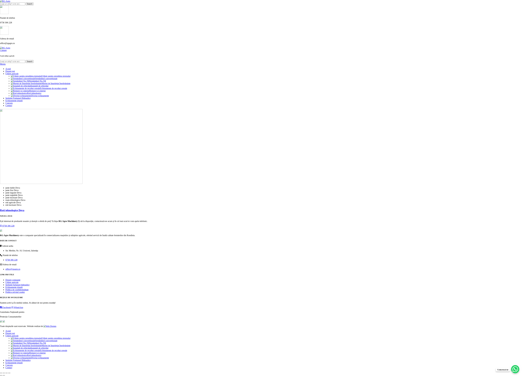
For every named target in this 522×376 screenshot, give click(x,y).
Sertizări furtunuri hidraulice (17, 285)
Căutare (3, 50)
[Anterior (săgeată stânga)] (1, 375)
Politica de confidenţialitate (17, 290)
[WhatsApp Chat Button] (515, 369)
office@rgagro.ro (12, 269)
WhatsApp (18, 307)
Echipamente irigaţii (14, 287)
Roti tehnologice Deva (12, 210)
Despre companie (12, 280)
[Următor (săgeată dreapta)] (4, 375)
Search (29, 4)
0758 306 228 (8, 226)
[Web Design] (50, 326)
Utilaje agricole (11, 282)
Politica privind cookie (15, 292)
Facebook (6, 307)
